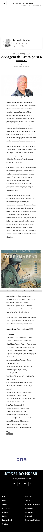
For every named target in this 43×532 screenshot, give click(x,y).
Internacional (7, 520)
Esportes (28, 496)
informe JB (6, 508)
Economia (28, 516)
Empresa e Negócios (32, 520)
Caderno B (29, 508)
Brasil (4, 500)
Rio (3, 496)
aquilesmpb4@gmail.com (21, 46)
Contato (5, 524)
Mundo (4, 504)
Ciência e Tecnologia (32, 504)
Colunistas (29, 512)
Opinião (5, 512)
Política (4, 516)
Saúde (27, 500)
